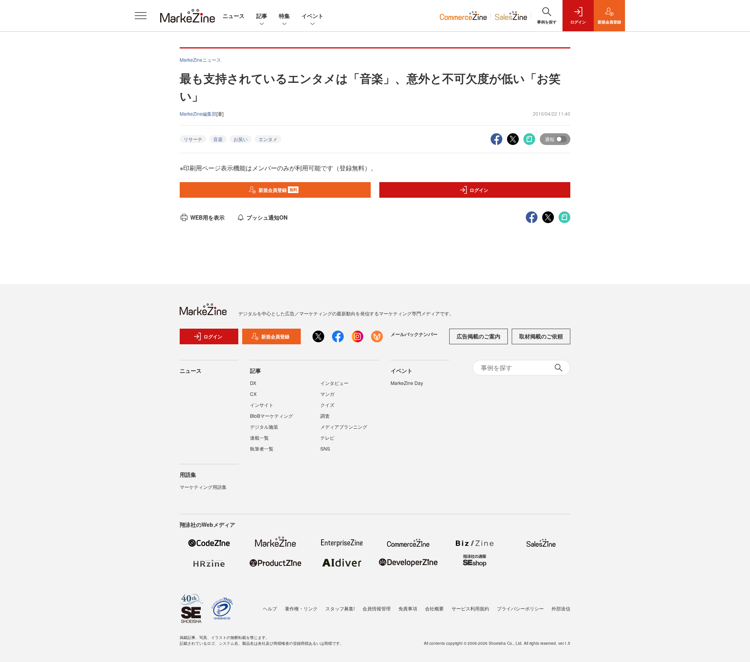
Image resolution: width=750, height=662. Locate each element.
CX (253, 393)
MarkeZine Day (407, 382)
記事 (261, 16)
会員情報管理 (376, 608)
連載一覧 (259, 437)
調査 (325, 415)
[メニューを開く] (140, 15)
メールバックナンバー (414, 334)
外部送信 (561, 608)
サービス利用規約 (470, 608)
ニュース (234, 16)
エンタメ (268, 139)
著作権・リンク (301, 608)
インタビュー (334, 382)
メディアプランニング (343, 426)
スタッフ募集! (340, 608)
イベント (312, 16)
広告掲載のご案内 (478, 336)
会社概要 (434, 608)
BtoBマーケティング (271, 415)
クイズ (327, 404)
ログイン (479, 189)
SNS (325, 448)
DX (253, 382)
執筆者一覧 (261, 448)
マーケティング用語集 (203, 486)
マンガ (327, 393)
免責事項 (407, 608)
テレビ (327, 437)
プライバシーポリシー (520, 608)
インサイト (261, 404)
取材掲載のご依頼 (541, 336)
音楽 (218, 139)
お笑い (241, 139)
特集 (284, 16)
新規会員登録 (278, 189)
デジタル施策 (264, 426)
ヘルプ (270, 608)
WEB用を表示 (207, 217)
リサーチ (193, 139)
